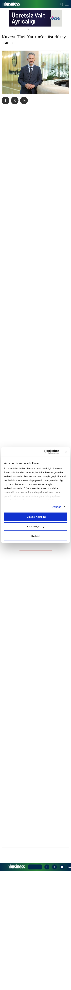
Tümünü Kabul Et (35, 516)
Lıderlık (20, 29)
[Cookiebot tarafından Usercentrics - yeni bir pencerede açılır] (45, 451)
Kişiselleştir (33, 526)
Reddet (35, 536)
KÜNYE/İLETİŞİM (34, 985)
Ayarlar (57, 506)
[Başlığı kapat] (66, 451)
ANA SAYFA (7, 29)
